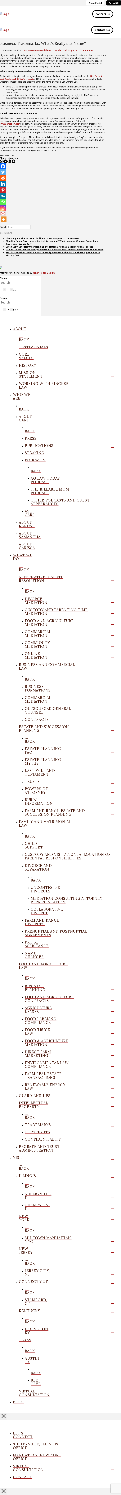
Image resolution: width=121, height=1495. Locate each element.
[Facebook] (2, 161)
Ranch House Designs (44, 272)
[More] (13, 161)
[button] (117, 14)
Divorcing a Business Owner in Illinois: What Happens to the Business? (43, 238)
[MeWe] (3, 196)
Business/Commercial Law (37, 50)
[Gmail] (3, 213)
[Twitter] (5, 161)
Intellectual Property (66, 50)
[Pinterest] (3, 190)
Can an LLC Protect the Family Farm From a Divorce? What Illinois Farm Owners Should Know (54, 249)
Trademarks (86, 50)
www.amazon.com (10, 123)
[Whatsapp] (3, 202)
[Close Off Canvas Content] (3, 1416)
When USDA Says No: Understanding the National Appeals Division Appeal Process (49, 246)
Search (3, 227)
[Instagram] (3, 208)
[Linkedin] (9, 161)
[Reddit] (3, 178)
